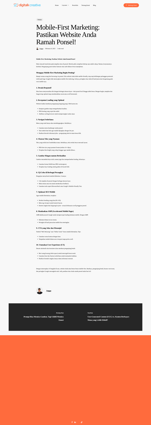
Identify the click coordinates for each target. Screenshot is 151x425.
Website (39, 19)
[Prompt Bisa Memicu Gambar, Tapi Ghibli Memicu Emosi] (42, 317)
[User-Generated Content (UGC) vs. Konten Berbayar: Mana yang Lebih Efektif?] (109, 317)
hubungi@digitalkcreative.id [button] (130, 368)
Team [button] (100, 366)
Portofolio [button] (101, 362)
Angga (41, 48)
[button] (21, 389)
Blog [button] (99, 369)
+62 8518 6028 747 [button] (127, 364)
